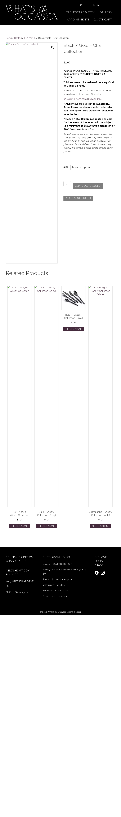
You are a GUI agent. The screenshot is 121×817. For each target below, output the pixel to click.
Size (65, 167)
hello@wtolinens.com (75, 99)
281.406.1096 (95, 99)
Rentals (18, 38)
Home (9, 38)
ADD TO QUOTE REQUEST (88, 186)
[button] (52, 47)
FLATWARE (30, 38)
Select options (19, 526)
